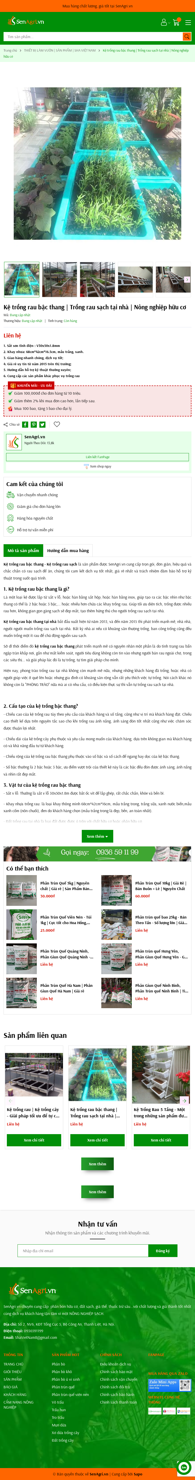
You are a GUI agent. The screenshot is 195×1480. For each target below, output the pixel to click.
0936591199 (33, 1330)
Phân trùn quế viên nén (70, 1394)
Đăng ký (163, 1250)
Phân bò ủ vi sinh (66, 1379)
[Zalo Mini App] (169, 1385)
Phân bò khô (62, 1371)
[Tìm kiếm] (187, 37)
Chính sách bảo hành (117, 1394)
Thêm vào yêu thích (57, 425)
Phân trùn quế (63, 1386)
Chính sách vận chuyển (118, 1379)
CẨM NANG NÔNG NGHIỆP (19, 1404)
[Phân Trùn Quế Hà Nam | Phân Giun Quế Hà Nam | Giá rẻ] (21, 993)
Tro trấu (58, 1417)
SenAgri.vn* (97, 5)
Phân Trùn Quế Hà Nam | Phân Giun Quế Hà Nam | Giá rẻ (66, 988)
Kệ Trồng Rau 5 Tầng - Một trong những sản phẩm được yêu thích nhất (161, 1115)
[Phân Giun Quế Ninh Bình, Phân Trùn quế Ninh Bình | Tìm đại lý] (116, 993)
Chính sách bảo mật (116, 1371)
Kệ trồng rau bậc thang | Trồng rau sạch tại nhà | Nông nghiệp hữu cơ (93, 1115)
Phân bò (58, 1363)
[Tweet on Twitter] (42, 425)
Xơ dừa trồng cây (65, 1432)
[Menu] (187, 22)
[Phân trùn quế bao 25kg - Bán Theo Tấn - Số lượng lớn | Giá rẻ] (116, 924)
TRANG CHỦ (13, 1363)
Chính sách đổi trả (115, 1386)
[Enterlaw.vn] (183, 1411)
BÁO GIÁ (11, 1386)
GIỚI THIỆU (13, 1371)
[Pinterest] (34, 425)
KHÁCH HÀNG (15, 1394)
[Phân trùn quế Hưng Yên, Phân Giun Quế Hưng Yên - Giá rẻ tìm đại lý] (116, 958)
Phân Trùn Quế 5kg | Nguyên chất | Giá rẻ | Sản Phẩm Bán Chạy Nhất (64, 886)
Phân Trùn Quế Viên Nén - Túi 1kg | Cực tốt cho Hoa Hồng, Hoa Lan (65, 920)
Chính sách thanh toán (118, 1402)
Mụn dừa (59, 1424)
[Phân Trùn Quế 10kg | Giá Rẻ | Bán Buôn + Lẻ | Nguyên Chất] (116, 890)
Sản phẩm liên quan (35, 1035)
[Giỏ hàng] (177, 22)
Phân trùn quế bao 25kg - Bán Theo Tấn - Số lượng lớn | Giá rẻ (161, 920)
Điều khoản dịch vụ (115, 1363)
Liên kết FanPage (97, 457)
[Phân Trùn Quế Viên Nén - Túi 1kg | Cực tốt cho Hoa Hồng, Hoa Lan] (21, 924)
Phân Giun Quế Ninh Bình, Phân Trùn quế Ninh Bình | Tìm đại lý (161, 988)
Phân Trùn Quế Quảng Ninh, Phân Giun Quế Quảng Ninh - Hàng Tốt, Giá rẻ (65, 954)
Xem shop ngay (100, 466)
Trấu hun (59, 1409)
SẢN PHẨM (13, 1379)
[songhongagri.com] (154, 1411)
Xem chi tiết (34, 1140)
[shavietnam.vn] (169, 1411)
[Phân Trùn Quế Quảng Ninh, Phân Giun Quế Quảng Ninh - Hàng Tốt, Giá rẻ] (21, 958)
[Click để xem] (97, 164)
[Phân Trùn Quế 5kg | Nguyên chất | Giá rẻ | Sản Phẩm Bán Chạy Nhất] (21, 890)
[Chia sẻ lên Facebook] (25, 425)
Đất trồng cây (63, 1440)
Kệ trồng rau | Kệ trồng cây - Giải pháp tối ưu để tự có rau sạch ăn (33, 1115)
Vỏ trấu (58, 1402)
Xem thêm (97, 1163)
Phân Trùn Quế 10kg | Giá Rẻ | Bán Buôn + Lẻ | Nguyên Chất (160, 885)
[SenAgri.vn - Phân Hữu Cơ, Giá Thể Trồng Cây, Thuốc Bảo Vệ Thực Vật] (25, 21)
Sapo (138, 1473)
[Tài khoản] (163, 22)
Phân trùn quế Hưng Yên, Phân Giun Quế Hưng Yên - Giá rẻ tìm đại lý (161, 954)
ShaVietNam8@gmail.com (36, 1337)
